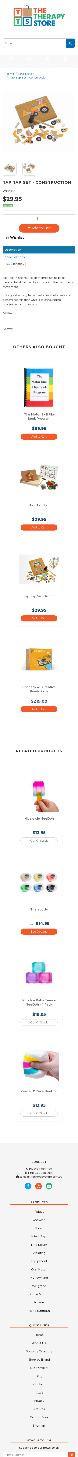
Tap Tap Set (39, 505)
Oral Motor (39, 1269)
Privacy (39, 1401)
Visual (39, 1228)
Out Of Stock (39, 840)
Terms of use (39, 1417)
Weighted (39, 1286)
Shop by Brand (39, 1359)
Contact (39, 1384)
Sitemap (39, 1425)
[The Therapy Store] (39, 15)
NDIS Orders (39, 1368)
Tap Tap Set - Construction (28, 77)
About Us (39, 1343)
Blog (39, 1376)
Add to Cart (40, 228)
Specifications (15, 257)
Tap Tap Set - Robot (39, 596)
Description (13, 249)
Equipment (39, 1261)
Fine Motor (26, 73)
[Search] (70, 43)
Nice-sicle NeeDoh (39, 818)
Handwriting (39, 1277)
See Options (39, 931)
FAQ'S (39, 1392)
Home (10, 73)
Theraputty (39, 909)
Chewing (39, 1220)
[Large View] (10, 169)
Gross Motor (39, 1294)
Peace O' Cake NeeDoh (39, 1091)
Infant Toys (39, 1236)
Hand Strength (39, 1310)
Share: (9, 264)
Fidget (39, 1211)
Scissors (39, 1302)
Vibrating (39, 1253)
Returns (39, 1409)
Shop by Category (39, 1351)
